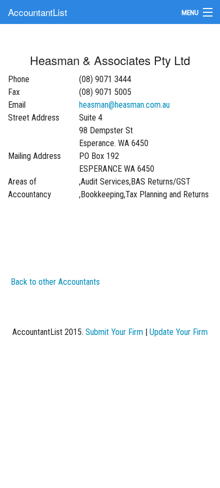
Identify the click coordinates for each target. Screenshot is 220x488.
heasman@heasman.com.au (124, 105)
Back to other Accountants (55, 282)
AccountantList (37, 12)
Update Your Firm (179, 332)
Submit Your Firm (114, 332)
